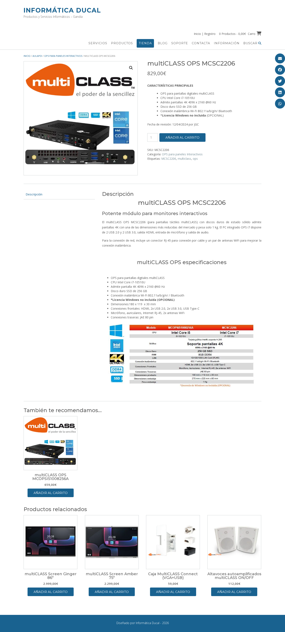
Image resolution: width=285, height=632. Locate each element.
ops (195, 159)
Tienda (145, 43)
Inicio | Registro (205, 34)
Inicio (27, 55)
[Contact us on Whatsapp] (280, 104)
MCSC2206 (168, 159)
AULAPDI (37, 55)
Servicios (97, 43)
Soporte (179, 43)
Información (227, 43)
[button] (131, 68)
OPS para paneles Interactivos (63, 55)
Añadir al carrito (182, 137)
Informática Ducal (62, 10)
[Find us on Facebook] (280, 70)
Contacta (201, 43)
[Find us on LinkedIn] (280, 92)
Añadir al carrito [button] (51, 493)
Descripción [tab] (34, 194)
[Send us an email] (280, 58)
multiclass (184, 159)
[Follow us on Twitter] (280, 81)
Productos (122, 43)
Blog (163, 43)
